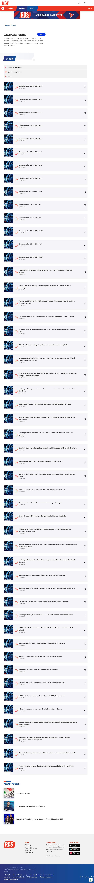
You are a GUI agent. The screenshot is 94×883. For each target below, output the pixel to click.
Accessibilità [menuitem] (29, 852)
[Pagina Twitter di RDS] (82, 876)
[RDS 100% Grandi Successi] (5, 3)
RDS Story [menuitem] (28, 845)
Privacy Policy (17, 875)
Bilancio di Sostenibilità (11, 879)
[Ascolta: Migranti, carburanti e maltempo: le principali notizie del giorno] (16, 710)
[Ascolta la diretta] (2, 8)
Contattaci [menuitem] (28, 850)
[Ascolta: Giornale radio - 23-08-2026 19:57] (16, 87)
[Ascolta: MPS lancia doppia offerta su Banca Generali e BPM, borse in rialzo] (16, 697)
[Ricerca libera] (85, 3)
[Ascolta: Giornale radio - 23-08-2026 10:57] (16, 205)
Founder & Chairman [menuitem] (31, 848)
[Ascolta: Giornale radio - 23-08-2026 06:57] (16, 258)
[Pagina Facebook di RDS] (80, 877)
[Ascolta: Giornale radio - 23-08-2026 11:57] (16, 192)
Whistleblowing (32, 877)
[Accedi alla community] (79, 3)
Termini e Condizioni (46, 877)
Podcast (13, 25)
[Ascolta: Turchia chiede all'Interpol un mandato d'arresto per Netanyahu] (16, 504)
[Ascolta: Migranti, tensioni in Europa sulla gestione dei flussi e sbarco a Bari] (16, 683)
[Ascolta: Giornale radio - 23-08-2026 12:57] (16, 179)
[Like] (85, 87)
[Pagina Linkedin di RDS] (88, 877)
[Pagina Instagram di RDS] (86, 877)
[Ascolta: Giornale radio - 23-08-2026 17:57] (16, 113)
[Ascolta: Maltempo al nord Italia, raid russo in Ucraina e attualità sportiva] (16, 462)
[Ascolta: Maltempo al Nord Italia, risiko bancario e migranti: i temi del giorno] (16, 644)
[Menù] (91, 3)
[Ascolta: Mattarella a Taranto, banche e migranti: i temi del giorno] (16, 670)
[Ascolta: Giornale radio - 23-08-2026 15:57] (16, 140)
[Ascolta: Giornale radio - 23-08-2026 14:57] (16, 153)
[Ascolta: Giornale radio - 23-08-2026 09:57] (16, 218)
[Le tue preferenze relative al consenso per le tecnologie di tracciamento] (91, 880)
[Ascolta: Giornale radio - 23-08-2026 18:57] (16, 100)
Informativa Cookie (18, 877)
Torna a (8, 25)
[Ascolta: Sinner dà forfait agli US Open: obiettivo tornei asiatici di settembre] (16, 490)
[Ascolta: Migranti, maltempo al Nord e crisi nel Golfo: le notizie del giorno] (16, 657)
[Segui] (41, 35)
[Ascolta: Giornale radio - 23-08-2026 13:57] (16, 166)
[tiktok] (91, 877)
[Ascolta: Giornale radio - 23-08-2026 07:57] (16, 245)
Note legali (7, 875)
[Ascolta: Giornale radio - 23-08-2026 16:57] (16, 126)
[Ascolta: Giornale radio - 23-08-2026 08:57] (16, 232)
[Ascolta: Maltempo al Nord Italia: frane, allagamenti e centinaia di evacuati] (16, 576)
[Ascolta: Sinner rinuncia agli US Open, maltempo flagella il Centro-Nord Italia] (16, 517)
